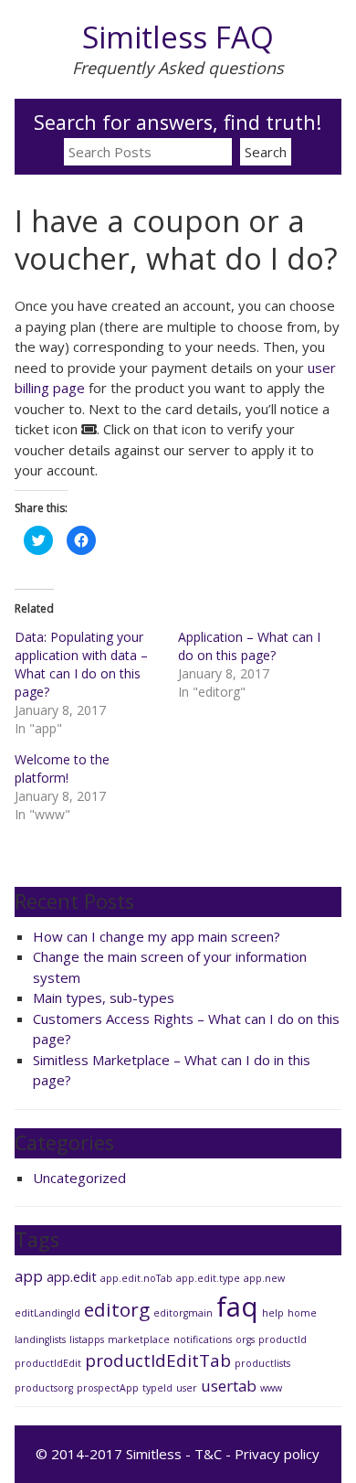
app (29, 1275)
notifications (202, 1339)
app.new (264, 1278)
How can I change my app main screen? (156, 936)
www (271, 1388)
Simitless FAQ (178, 37)
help (273, 1313)
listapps (86, 1339)
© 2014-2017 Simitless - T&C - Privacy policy (177, 1454)
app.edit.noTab (136, 1278)
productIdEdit (48, 1363)
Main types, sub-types (103, 997)
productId (282, 1339)
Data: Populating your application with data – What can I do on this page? (81, 664)
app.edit (72, 1277)
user (186, 1388)
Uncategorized (79, 1177)
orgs (245, 1339)
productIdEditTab (158, 1360)
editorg (117, 1309)
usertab (229, 1385)
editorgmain (183, 1313)
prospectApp (108, 1388)
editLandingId (47, 1313)
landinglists (40, 1339)
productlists (262, 1363)
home (302, 1313)
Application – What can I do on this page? (249, 646)
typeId (157, 1388)
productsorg (44, 1388)
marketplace (139, 1339)
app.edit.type (208, 1278)
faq (237, 1306)
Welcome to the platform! (62, 768)
